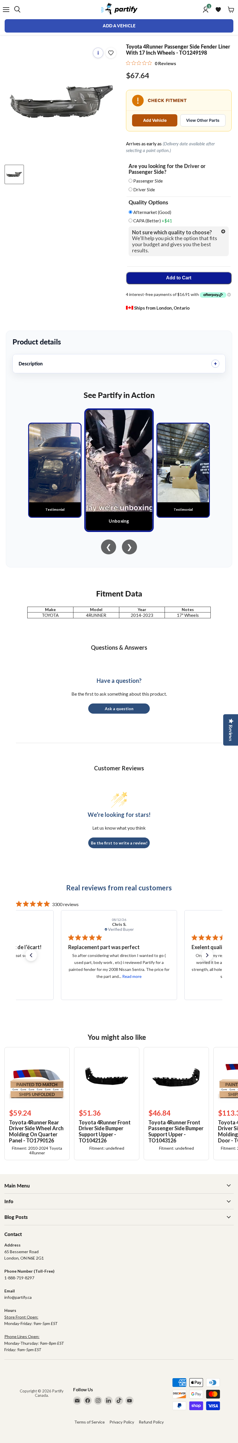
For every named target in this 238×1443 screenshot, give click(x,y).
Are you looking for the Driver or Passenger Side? (167, 169)
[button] (31, 955)
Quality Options (148, 202)
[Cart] (231, 9)
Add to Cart (178, 277)
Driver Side (144, 189)
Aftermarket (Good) (151, 212)
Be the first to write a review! (119, 842)
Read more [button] (131, 976)
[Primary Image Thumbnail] (14, 174)
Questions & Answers (119, 647)
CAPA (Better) (152, 220)
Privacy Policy (121, 1421)
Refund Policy (151, 1421)
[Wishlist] (218, 9)
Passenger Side (148, 180)
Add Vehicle (155, 120)
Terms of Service (89, 1421)
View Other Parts (202, 120)
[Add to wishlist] (111, 53)
